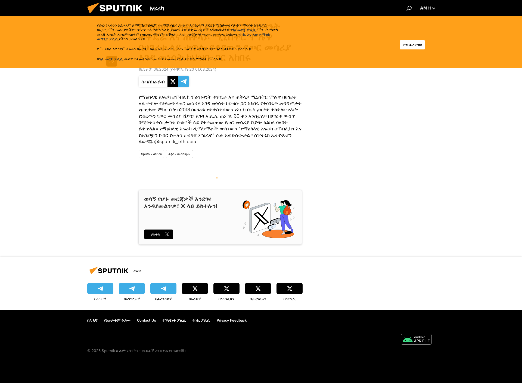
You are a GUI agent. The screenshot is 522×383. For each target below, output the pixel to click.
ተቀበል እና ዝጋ (412, 45)
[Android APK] (416, 340)
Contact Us (146, 320)
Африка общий (179, 154)
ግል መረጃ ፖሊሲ (111, 58)
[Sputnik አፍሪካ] (117, 14)
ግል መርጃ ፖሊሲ (244, 29)
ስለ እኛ (92, 320)
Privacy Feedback (232, 320)
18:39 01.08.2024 (153, 69)
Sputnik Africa (151, 154)
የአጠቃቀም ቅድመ (117, 320)
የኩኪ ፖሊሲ (201, 320)
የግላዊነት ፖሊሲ (174, 320)
